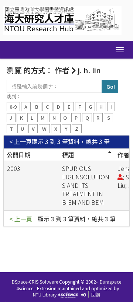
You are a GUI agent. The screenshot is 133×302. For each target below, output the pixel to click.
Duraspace (110, 281)
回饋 (95, 294)
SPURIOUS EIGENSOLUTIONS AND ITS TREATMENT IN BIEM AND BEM (85, 185)
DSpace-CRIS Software (35, 281)
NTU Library (45, 294)
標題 (68, 154)
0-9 (13, 106)
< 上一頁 (20, 141)
